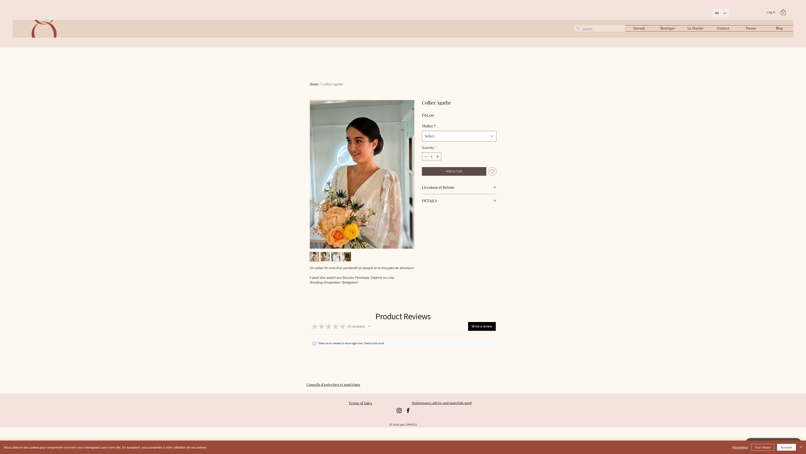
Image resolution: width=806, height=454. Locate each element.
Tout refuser (763, 447)
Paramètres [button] (740, 447)
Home (314, 84)
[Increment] (438, 156)
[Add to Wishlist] (492, 171)
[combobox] (459, 136)
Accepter (786, 447)
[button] (783, 12)
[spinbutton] (431, 156)
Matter (429, 125)
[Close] (800, 447)
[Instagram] (399, 410)
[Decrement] (425, 156)
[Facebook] (408, 410)
